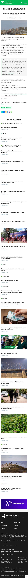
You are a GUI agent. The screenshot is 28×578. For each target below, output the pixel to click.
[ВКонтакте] (4, 112)
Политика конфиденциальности (7, 575)
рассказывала (5, 87)
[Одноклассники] (5, 112)
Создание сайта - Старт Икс (19, 575)
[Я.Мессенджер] (2, 112)
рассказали (11, 73)
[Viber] (9, 112)
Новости (3, 522)
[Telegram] (7, 112)
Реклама (3, 528)
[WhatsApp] (11, 112)
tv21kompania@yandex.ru (6, 562)
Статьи (15, 528)
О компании (4, 525)
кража (3, 107)
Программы (17, 522)
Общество (9, 107)
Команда (16, 525)
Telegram (18, 102)
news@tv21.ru (21, 562)
